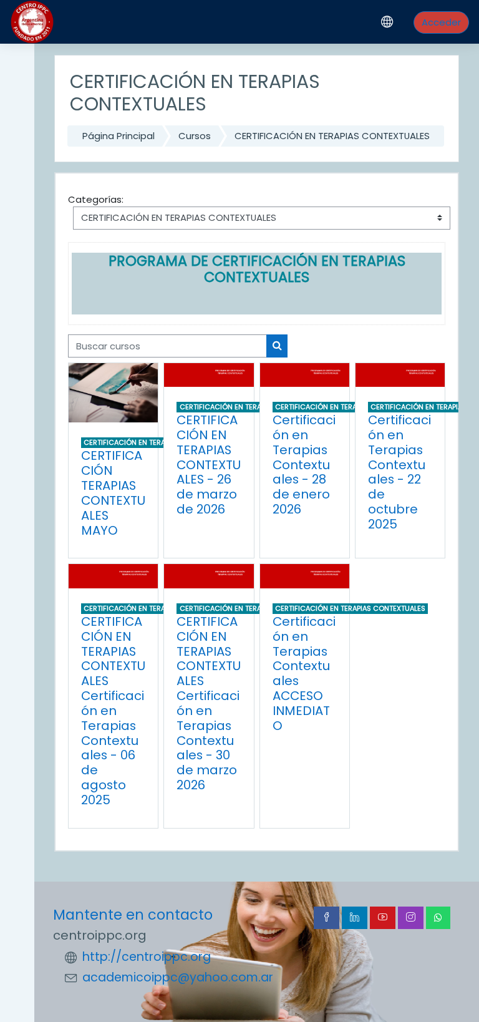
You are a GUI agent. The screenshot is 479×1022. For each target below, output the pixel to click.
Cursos (194, 135)
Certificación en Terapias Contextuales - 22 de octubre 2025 (399, 472)
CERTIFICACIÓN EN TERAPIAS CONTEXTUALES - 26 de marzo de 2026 (209, 464)
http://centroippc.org (146, 956)
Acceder (441, 22)
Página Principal (118, 135)
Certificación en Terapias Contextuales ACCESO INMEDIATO (304, 673)
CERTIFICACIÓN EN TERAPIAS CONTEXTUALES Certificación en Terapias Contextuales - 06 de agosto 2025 (113, 711)
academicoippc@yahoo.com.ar (177, 977)
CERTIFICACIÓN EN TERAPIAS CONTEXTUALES (332, 135)
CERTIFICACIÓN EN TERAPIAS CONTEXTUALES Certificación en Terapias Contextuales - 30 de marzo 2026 (209, 703)
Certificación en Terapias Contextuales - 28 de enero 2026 (304, 464)
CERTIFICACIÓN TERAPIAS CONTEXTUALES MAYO (113, 492)
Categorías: (95, 199)
